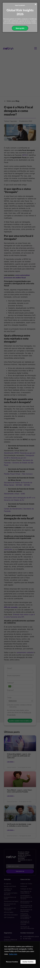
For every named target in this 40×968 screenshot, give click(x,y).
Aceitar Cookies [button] (28, 962)
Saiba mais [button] (13, 954)
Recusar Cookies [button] (12, 962)
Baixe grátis (20, 28)
